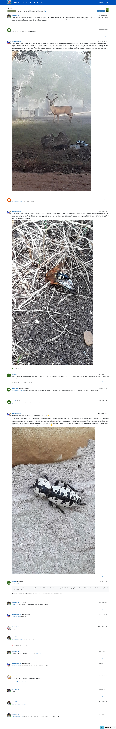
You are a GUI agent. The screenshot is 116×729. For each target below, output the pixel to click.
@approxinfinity (26, 614)
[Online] (9, 16)
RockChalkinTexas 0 (16, 41)
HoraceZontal (15, 29)
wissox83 (14, 374)
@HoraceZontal (21, 400)
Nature (17, 583)
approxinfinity (15, 15)
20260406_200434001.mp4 (19, 681)
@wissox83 (21, 581)
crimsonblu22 (15, 199)
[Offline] (9, 42)
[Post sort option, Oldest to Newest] (95, 11)
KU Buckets (16, 2)
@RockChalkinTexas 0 (25, 199)
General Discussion (12, 11)
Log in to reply (101, 11)
